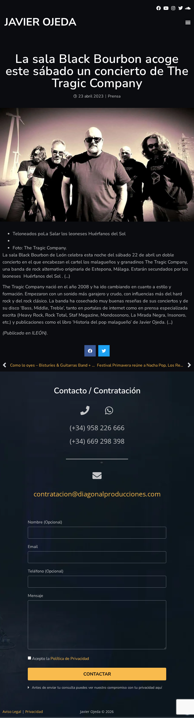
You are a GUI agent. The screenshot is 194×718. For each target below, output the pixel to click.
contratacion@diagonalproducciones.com (97, 493)
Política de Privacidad (70, 658)
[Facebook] (158, 8)
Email (33, 547)
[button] (188, 22)
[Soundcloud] (187, 8)
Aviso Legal (12, 711)
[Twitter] (180, 8)
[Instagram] (173, 8)
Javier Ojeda (40, 22)
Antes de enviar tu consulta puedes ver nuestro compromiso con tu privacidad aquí (97, 687)
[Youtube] (166, 8)
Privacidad (34, 711)
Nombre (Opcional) (45, 522)
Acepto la (60, 658)
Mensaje (35, 596)
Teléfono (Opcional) (45, 571)
